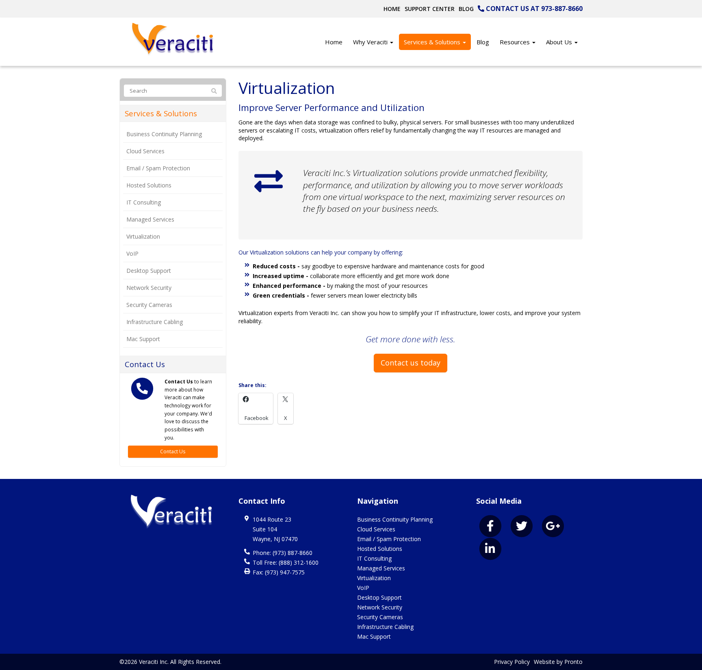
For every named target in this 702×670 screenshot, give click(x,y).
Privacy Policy (512, 662)
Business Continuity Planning (164, 134)
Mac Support (143, 339)
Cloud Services (145, 151)
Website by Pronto (558, 662)
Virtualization (143, 236)
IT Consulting (143, 202)
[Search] (214, 91)
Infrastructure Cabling (154, 322)
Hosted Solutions (148, 185)
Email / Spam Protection (158, 168)
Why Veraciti (371, 42)
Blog (466, 9)
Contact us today (410, 363)
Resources (515, 42)
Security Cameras (149, 305)
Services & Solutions (433, 42)
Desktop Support (148, 270)
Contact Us (172, 451)
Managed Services (150, 219)
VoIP (132, 253)
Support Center (430, 9)
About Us (560, 42)
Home (392, 9)
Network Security (148, 287)
